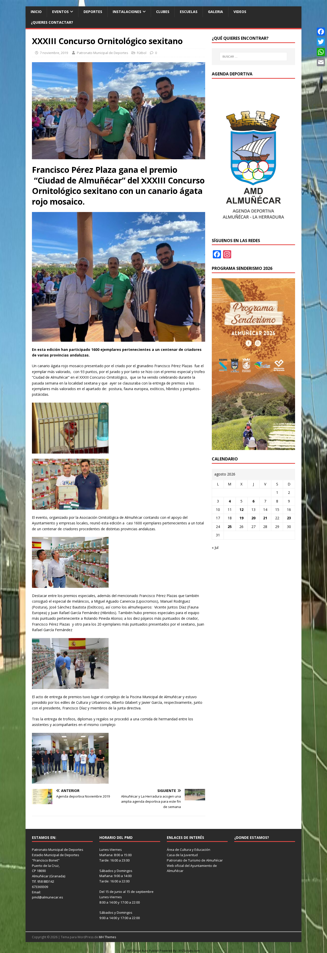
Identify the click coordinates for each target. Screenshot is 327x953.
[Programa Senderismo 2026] (253, 446)
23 (289, 517)
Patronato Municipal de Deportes (102, 52)
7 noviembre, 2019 (54, 52)
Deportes (93, 11)
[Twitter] (321, 42)
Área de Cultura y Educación (188, 849)
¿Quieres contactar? (52, 22)
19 (241, 517)
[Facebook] (321, 32)
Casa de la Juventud (182, 855)
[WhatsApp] (321, 52)
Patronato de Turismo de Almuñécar (195, 860)
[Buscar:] (253, 56)
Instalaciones (127, 11)
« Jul (215, 547)
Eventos (60, 11)
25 (230, 526)
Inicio (36, 11)
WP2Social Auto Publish (143, 950)
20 (253, 517)
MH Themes (107, 937)
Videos (239, 11)
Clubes (162, 11)
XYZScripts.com (189, 950)
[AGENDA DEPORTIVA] (253, 228)
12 (241, 509)
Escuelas (188, 11)
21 (265, 517)
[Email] (321, 62)
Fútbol (141, 52)
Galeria (215, 11)
